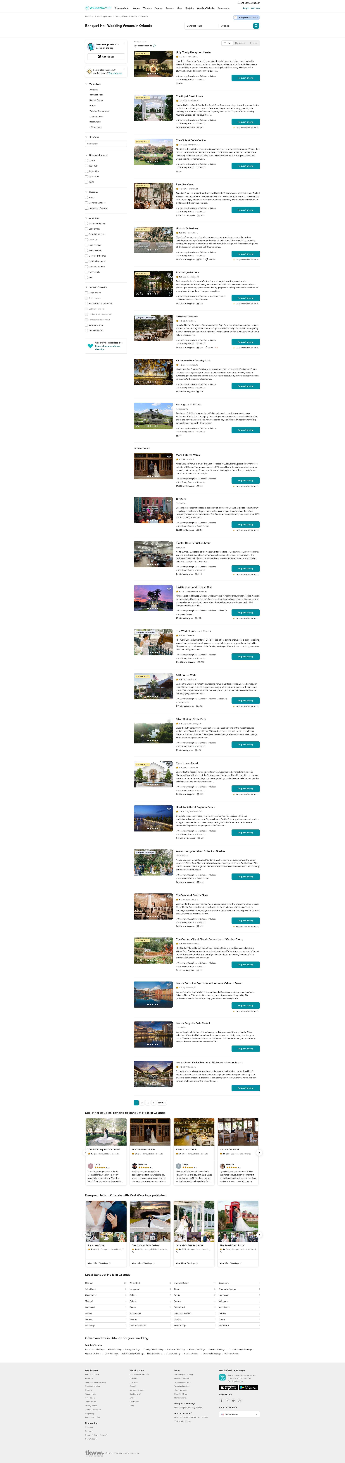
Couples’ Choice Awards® (96, 1435)
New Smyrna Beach (183, 1313)
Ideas (179, 8)
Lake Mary (223, 1295)
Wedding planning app (183, 1374)
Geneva (88, 1319)
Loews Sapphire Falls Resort (193, 1023)
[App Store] (228, 1390)
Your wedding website (139, 1374)
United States (231, 1414)
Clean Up (93, 239)
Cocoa (222, 1319)
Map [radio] (255, 43)
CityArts (181, 499)
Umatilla (177, 1319)
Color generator (181, 1390)
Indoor (92, 197)
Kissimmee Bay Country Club (193, 360)
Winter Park (135, 1283)
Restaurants (95, 121)
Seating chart (135, 1394)
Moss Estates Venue (188, 455)
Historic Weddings (155, 1354)
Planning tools (122, 8)
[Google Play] (248, 1390)
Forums (158, 8)
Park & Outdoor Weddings (133, 1354)
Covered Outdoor (97, 202)
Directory (89, 1427)
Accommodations (97, 223)
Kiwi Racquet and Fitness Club (194, 587)
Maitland (89, 1301)
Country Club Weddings (154, 1349)
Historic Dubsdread (187, 228)
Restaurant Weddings (176, 1349)
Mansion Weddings (217, 1349)
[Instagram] (239, 1400)
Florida (134, 16)
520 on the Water (186, 675)
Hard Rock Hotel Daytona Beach (195, 807)
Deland (133, 1295)
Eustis (177, 1295)
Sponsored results (143, 45)
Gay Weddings (91, 1439)
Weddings (89, 16)
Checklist (134, 1378)
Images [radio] (242, 43)
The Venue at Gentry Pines (192, 895)
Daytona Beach (181, 1283)
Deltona (222, 1313)
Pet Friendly (94, 272)
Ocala (176, 1289)
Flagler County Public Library (193, 543)
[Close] (124, 43)
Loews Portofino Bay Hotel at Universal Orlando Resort (209, 983)
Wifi (90, 277)
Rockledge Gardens (188, 272)
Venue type (95, 84)
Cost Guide (134, 1402)
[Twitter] (227, 1400)
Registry (189, 8)
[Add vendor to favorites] (169, 54)
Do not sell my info (93, 1409)
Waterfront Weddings (212, 1354)
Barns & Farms (96, 100)
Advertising (90, 1398)
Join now (255, 8)
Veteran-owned (96, 325)
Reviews (88, 1431)
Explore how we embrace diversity (107, 348)
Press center (90, 1394)
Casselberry (90, 1295)
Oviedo (133, 1301)
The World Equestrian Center (193, 631)
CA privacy (89, 1413)
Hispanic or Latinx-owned (100, 303)
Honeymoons (180, 1398)
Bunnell (88, 1313)
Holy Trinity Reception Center (193, 52)
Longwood (134, 1289)
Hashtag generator (182, 1378)
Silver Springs (180, 1325)
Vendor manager (137, 1390)
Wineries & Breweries (99, 111)
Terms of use (90, 1402)
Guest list (134, 1382)
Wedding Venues (104, 16)
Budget (133, 1386)
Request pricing (245, 78)
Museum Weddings (93, 1354)
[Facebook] (221, 1400)
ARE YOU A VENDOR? (250, 3)
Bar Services (94, 229)
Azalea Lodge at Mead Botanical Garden (200, 851)
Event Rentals (95, 250)
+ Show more (95, 127)
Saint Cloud (179, 1307)
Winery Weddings (132, 1349)
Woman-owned (96, 330)
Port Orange (135, 1313)
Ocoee (133, 1307)
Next (160, 1102)
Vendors (147, 8)
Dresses (170, 8)
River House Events (187, 763)
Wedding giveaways (182, 1382)
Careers (88, 1390)
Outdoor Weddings (232, 1354)
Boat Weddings (111, 1354)
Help (132, 1406)
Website (205, 8)
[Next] (259, 1153)
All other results (142, 448)
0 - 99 (92, 160)
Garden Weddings (191, 1354)
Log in (246, 8)
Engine (133, 1398)
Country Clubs (96, 116)
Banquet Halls (122, 16)
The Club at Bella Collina (191, 140)
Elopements (223, 8)
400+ (91, 182)
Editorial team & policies (95, 1382)
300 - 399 (94, 176)
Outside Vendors (97, 266)
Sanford (177, 1301)
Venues (136, 8)
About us (89, 1378)
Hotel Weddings (115, 1349)
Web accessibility (92, 1417)
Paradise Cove (185, 184)
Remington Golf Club (188, 404)
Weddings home (92, 1374)
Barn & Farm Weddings (94, 1349)
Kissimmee (224, 1283)
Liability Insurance (97, 261)
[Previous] (86, 1153)
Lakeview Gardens (187, 316)
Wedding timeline (181, 1386)
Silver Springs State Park (191, 719)
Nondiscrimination (92, 1386)
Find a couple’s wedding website (188, 1407)
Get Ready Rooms (97, 256)
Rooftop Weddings (197, 1349)
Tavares (133, 1319)
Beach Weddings (173, 1354)
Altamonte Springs (227, 1289)
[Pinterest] (233, 1400)
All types (93, 89)
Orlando (88, 1283)
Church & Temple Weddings (240, 1349)
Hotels (92, 105)
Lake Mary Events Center (190, 1245)
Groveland (90, 1307)
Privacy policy (91, 1406)
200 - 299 (94, 171)
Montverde (224, 1325)
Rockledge (90, 1325)
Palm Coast (90, 1289)
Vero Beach (224, 1307)
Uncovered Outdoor (98, 208)
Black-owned (95, 292)
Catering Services (97, 234)
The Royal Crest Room (189, 96)
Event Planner (95, 245)
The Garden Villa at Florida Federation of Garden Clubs (209, 939)
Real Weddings (180, 1394)
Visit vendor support (183, 1421)
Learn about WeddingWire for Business (191, 1417)
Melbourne (223, 1301)
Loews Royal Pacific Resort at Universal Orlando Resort (209, 1062)
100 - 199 (93, 166)
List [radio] (229, 43)
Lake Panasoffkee (138, 1325)
